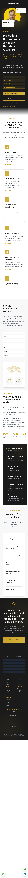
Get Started (8, 98)
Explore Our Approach (9, 104)
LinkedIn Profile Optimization (10, 206)
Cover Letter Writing (12, 178)
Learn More (8, 164)
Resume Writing (10, 152)
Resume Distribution (12, 233)
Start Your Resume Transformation (14, 640)
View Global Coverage (9, 107)
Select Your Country (12, 93)
